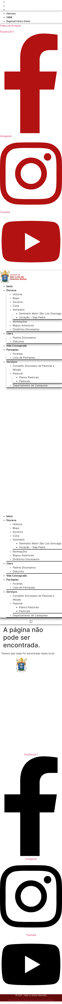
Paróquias (12, 349)
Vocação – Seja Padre (32, 317)
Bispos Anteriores (23, 325)
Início (9, 286)
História (17, 294)
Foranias (18, 353)
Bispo (16, 298)
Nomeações (20, 321)
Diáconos (18, 341)
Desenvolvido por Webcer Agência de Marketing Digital (31, 1000)
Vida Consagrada (16, 345)
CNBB (9, 6)
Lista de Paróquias (24, 357)
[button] (31, 451)
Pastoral (18, 373)
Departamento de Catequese (30, 385)
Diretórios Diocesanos (26, 329)
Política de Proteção (10, 25)
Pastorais (24, 381)
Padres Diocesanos (24, 337)
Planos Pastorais (29, 377)
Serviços (11, 361)
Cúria (16, 305)
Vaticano (11, 2)
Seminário (19, 309)
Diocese (11, 290)
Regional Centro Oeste (18, 9)
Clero (9, 333)
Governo (18, 302)
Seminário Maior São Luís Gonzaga (40, 313)
